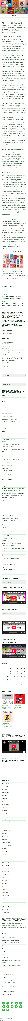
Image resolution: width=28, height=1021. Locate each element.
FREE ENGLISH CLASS (8, 342)
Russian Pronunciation (8, 454)
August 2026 (5, 783)
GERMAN (4, 431)
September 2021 (6, 845)
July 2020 (4, 880)
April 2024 (5, 798)
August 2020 (5, 877)
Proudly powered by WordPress (9, 1014)
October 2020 (5, 874)
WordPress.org (6, 407)
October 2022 (5, 827)
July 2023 (4, 810)
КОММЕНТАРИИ (6, 474)
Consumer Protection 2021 (9, 416)
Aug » (21, 684)
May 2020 (4, 886)
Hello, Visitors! (9, 330)
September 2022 (6, 830)
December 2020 (6, 868)
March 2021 (5, 860)
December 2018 (6, 912)
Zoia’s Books (9, 333)
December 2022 (6, 822)
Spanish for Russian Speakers (9, 465)
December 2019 (6, 898)
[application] (14, 597)
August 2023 (5, 807)
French (4, 428)
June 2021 (4, 851)
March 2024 (5, 801)
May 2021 (4, 854)
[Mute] (21, 603)
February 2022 (6, 839)
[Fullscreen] (24, 603)
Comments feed (6, 404)
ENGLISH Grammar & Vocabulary (10, 419)
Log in (3, 399)
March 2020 (5, 892)
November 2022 (6, 824)
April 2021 (4, 857)
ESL (3, 425)
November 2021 (6, 842)
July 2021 (4, 848)
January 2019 (5, 909)
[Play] (4, 603)
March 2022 (5, 836)
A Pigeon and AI (6, 346)
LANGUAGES (5, 437)
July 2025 (4, 789)
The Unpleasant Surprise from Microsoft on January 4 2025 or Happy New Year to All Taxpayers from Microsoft (13, 358)
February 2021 (5, 863)
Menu (14, 15)
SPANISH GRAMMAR (9, 462)
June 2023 (4, 813)
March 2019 (5, 904)
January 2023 (5, 819)
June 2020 (4, 883)
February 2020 (6, 895)
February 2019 (5, 906)
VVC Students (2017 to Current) (12, 422)
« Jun (7, 684)
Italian (3, 434)
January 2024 (5, 804)
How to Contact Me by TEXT (11, 470)
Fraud (3, 365)
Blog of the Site (9, 286)
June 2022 (4, 833)
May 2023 (4, 816)
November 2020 (6, 871)
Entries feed (5, 402)
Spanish (4, 457)
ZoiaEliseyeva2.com (13, 8)
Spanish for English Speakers (11, 459)
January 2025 (5, 792)
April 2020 (5, 889)
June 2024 (4, 795)
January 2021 (5, 866)
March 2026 (5, 786)
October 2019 (5, 901)
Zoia (12, 20)
